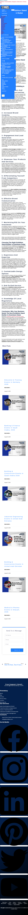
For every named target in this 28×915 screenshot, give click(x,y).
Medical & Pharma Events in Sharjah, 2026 (12, 610)
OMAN (3, 75)
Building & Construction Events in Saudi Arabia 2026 (13, 473)
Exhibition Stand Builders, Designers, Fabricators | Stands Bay (13, 2)
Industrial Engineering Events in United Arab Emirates (13, 519)
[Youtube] (14, 899)
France (3, 89)
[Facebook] (14, 752)
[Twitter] (14, 874)
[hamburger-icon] (12, 10)
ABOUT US (4, 11)
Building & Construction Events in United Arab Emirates (13, 564)
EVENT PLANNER (6, 58)
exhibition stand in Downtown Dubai (15, 316)
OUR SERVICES (5, 34)
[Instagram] (14, 784)
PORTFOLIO (4, 13)
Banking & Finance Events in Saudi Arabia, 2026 (12, 428)
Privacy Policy (14, 907)
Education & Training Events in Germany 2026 (13, 382)
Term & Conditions (22, 907)
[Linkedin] (14, 816)
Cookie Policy (14, 909)
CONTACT (4, 91)
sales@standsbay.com (14, 685)
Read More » (7, 387)
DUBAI (3, 61)
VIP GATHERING (5, 73)
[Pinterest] (14, 845)
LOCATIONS (4, 15)
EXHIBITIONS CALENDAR (7, 77)
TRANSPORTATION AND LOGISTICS (6, 56)
